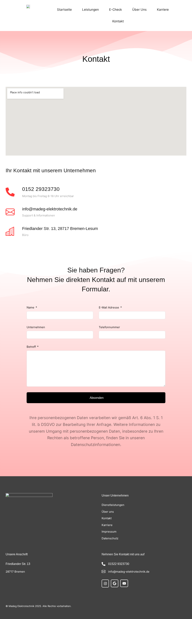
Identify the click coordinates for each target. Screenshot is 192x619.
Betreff (32, 346)
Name (31, 307)
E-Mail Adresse (109, 307)
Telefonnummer (109, 327)
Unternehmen (36, 327)
